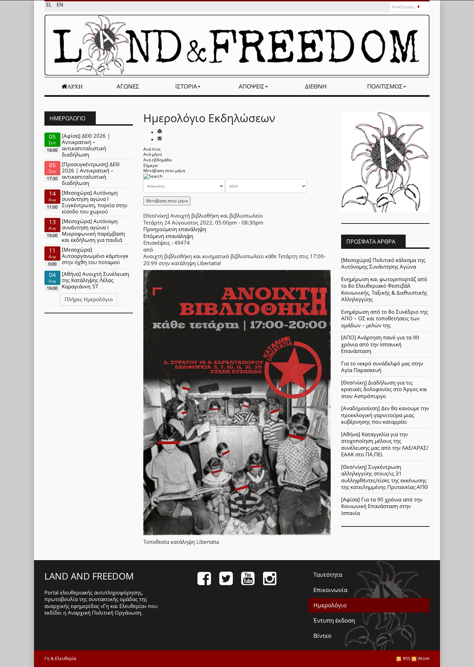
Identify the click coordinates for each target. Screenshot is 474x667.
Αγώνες (128, 86)
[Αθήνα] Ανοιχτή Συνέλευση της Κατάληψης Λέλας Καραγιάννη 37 (95, 280)
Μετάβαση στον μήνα (164, 171)
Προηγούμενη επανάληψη (174, 229)
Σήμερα (150, 165)
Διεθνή (316, 86)
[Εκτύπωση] (159, 131)
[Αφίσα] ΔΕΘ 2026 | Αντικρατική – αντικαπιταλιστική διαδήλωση (86, 145)
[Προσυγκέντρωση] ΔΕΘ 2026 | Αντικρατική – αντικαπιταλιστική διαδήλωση (91, 173)
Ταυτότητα (327, 575)
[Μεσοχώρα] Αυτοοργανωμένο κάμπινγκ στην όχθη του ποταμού (95, 255)
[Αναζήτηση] (152, 176)
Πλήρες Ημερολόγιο (89, 299)
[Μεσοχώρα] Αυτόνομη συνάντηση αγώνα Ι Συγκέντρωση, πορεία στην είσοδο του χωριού (94, 202)
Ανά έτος (152, 149)
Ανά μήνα (152, 154)
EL (49, 4)
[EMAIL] (159, 139)
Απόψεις (251, 86)
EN (60, 4)
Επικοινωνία (330, 590)
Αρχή (75, 86)
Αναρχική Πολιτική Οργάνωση (104, 612)
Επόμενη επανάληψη (168, 236)
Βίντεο (322, 636)
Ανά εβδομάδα (157, 160)
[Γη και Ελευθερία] (237, 45)
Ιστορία (186, 86)
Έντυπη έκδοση (334, 620)
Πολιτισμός (385, 86)
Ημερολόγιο (330, 605)
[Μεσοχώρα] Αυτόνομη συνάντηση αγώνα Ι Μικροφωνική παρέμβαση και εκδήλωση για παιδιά (93, 230)
